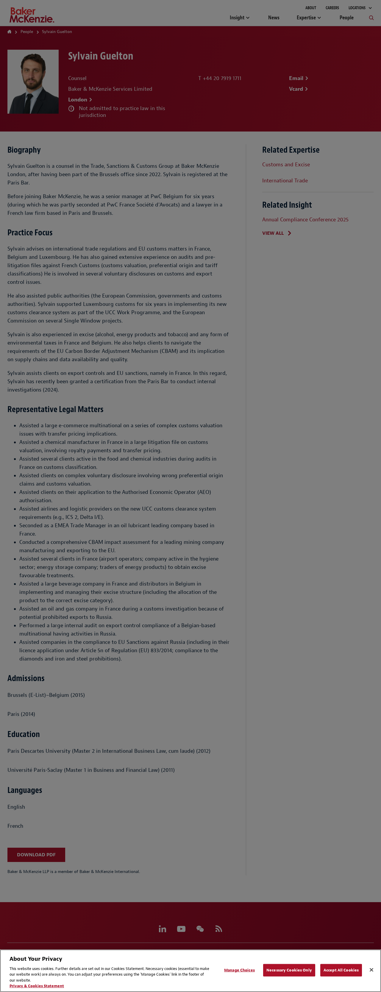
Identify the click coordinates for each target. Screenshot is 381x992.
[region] (190, 970)
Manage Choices (239, 970)
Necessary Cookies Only (289, 970)
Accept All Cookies (341, 970)
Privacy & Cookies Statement (37, 985)
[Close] (371, 970)
